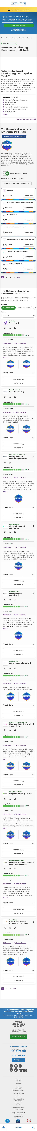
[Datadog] (4, 191)
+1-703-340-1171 (18, 1056)
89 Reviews (7, 614)
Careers (18, 1082)
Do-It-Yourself (18, 1100)
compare (17, 383)
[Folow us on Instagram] (11, 1070)
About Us (18, 1080)
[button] (18, 1127)
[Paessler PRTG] (4, 215)
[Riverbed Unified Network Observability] (4, 240)
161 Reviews (7, 883)
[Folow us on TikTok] (16, 1070)
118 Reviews (7, 943)
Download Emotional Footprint (15, 183)
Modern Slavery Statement (18, 1090)
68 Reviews (7, 683)
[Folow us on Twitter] (20, 1066)
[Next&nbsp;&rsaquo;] (14, 277)
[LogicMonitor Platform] (4, 264)
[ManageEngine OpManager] (4, 227)
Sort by (3, 312)
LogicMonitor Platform (14, 264)
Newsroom (18, 1083)
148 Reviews (7, 814)
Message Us (18, 1060)
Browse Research (18, 1109)
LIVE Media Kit (18, 1096)
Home (3, 38)
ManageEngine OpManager (16, 227)
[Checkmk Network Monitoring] (4, 252)
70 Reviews (7, 343)
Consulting (18, 1104)
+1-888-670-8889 (18, 1051)
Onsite (18, 1103)
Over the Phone (18, 1102)
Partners (18, 1094)
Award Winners (24, 308)
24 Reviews (7, 547)
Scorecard (29, 195)
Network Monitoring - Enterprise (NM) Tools (19, 38)
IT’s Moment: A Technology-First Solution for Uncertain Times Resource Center (19, 1011)
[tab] (3, 173)
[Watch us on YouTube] (15, 1066)
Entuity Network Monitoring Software (20, 202)
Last (18, 277)
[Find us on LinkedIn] (11, 1066)
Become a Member (17, 1036)
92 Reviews (7, 412)
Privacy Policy (18, 1088)
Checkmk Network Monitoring (17, 251)
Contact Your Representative (18, 25)
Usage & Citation (18, 1086)
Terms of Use (18, 1087)
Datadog (10, 190)
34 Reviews (7, 745)
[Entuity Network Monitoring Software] (4, 203)
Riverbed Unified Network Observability (20, 239)
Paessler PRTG (12, 215)
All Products (8, 308)
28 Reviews (7, 478)
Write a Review (20, 343)
